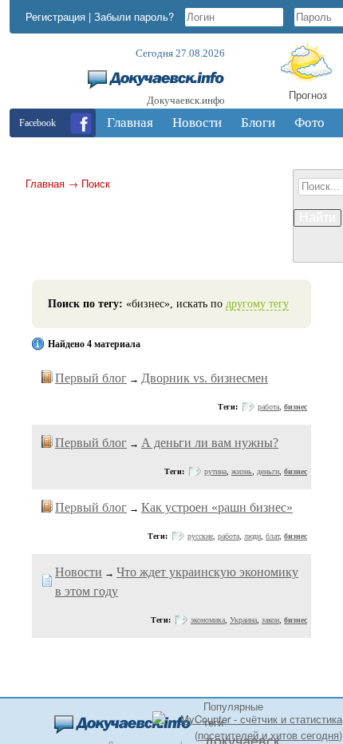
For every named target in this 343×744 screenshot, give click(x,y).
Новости (78, 572)
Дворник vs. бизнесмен (204, 378)
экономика (208, 619)
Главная (45, 183)
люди (252, 536)
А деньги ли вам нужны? (209, 442)
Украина (243, 619)
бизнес (295, 406)
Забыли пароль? (134, 16)
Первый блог (91, 378)
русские (200, 536)
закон (270, 619)
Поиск (95, 183)
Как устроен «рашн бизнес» (217, 507)
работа (268, 406)
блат (272, 536)
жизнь (241, 471)
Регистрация (55, 16)
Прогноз (308, 94)
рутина (215, 471)
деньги (268, 471)
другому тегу (257, 304)
